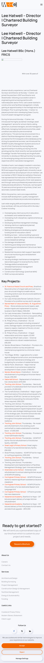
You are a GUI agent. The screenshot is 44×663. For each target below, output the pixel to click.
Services (5, 572)
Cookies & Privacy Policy (11, 612)
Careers (5, 562)
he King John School (13, 384)
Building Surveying (9, 582)
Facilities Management (10, 592)
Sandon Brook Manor (13, 372)
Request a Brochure (22, 544)
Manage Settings (22, 658)
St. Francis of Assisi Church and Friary (19, 286)
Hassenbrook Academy (13, 497)
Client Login (6, 619)
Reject (22, 652)
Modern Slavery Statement (12, 615)
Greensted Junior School (14, 470)
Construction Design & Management (16, 588)
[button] (41, 4)
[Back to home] (9, 4)
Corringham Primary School (15, 477)
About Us (5, 555)
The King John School (13, 423)
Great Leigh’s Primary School (16, 445)
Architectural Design (9, 578)
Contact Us (6, 565)
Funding (5, 599)
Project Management (10, 585)
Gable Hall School (11, 379)
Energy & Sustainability (10, 595)
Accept (22, 646)
